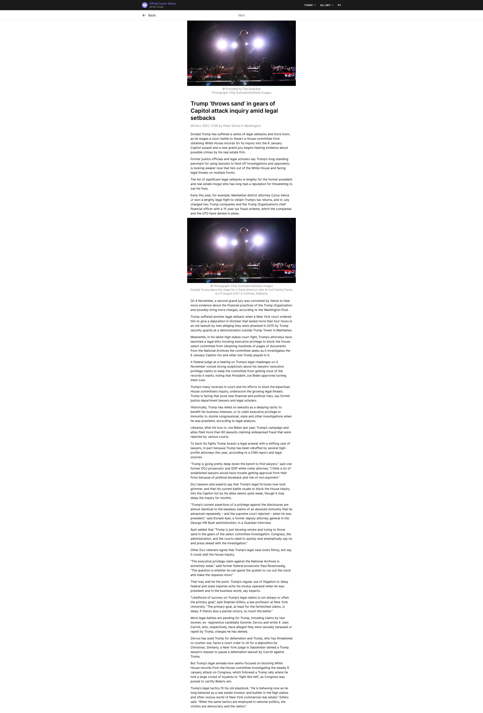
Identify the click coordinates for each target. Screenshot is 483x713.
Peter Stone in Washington (242, 126)
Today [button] (308, 5)
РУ (339, 5)
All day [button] (325, 5)
